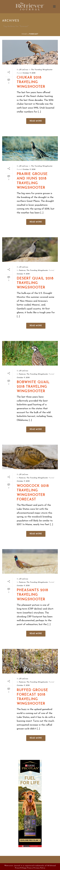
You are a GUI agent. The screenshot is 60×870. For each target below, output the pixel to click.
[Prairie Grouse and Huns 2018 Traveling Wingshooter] (30, 148)
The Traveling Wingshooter (42, 70)
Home (24, 34)
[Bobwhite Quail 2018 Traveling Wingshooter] (30, 353)
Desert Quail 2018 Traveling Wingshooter (35, 283)
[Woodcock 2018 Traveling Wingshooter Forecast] (30, 457)
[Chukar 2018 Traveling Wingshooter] (30, 52)
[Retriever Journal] (30, 6)
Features (22, 270)
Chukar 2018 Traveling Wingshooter (31, 82)
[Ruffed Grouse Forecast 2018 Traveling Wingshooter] (30, 661)
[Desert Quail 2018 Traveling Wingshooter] (30, 249)
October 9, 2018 (29, 73)
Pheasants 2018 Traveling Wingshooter (32, 595)
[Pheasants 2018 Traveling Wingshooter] (30, 561)
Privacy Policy (39, 868)
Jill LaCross (23, 70)
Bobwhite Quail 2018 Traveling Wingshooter (33, 387)
